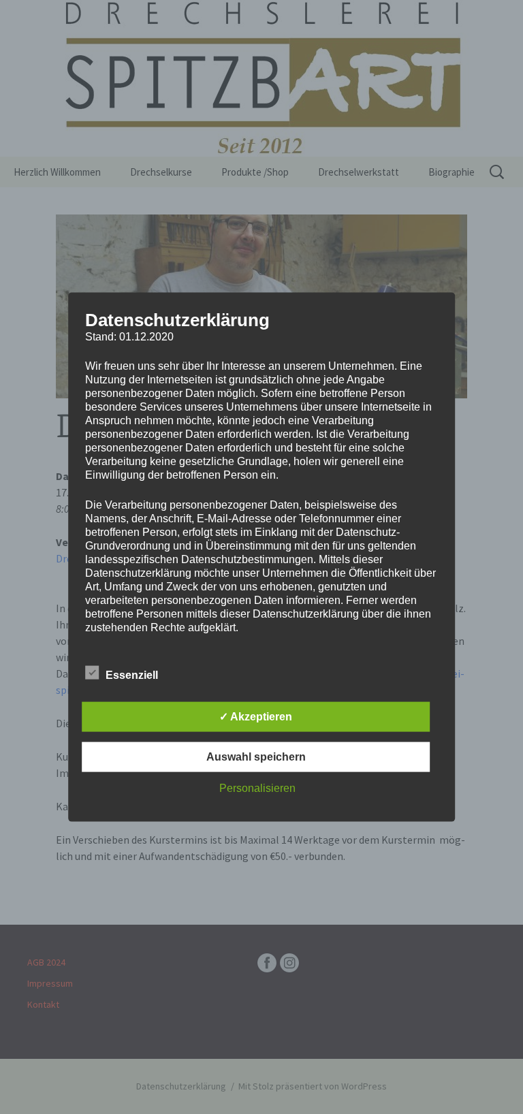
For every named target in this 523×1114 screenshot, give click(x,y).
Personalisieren (257, 787)
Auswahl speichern (256, 756)
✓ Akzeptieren (255, 716)
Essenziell (132, 674)
